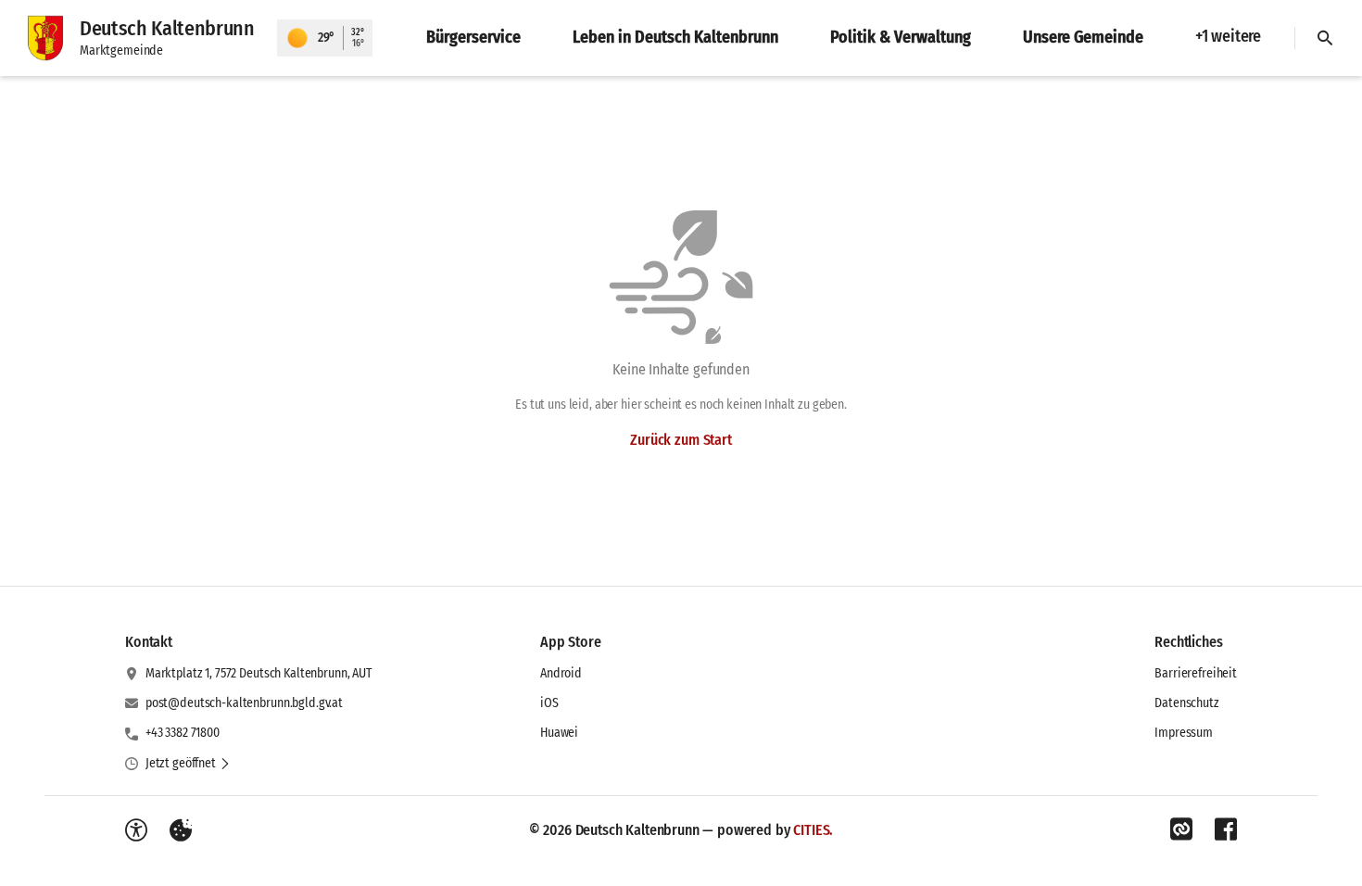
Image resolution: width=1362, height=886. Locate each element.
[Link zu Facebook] (1226, 829)
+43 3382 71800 (182, 732)
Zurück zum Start (680, 440)
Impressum (1183, 732)
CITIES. (813, 830)
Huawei (559, 732)
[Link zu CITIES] (1181, 829)
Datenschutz (1186, 703)
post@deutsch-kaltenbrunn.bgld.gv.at (244, 703)
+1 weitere (1228, 36)
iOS (549, 703)
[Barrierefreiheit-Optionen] (136, 830)
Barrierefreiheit (1195, 673)
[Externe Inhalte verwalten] (181, 830)
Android (561, 673)
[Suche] (1325, 38)
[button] (188, 763)
